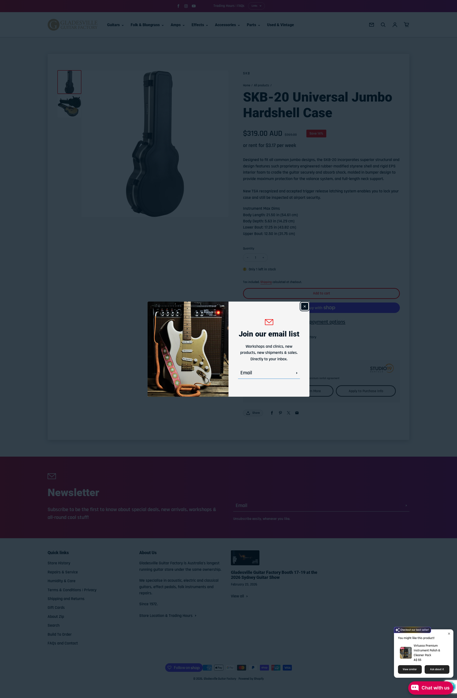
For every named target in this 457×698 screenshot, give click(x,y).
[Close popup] (449, 633)
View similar (410, 669)
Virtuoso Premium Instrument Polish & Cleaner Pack (427, 650)
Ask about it (437, 669)
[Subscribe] (297, 373)
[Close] (304, 306)
